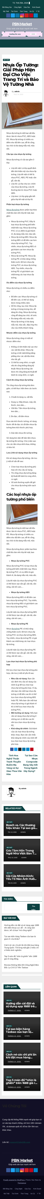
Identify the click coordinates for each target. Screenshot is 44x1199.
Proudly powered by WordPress (14, 1180)
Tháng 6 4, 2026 (14, 1061)
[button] (34, 43)
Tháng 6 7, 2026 (14, 1010)
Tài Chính (14, 11)
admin (17, 91)
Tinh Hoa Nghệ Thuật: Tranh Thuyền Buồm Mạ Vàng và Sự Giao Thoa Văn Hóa (14, 764)
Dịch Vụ (9, 1000)
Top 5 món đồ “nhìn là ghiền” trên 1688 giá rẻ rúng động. (21, 1083)
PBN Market (22, 24)
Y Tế (37, 11)
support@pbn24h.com (20, 1142)
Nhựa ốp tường (12, 210)
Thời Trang (23, 11)
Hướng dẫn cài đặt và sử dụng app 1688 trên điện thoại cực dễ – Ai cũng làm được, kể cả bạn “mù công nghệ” (21, 927)
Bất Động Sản (7, 7)
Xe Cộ (32, 11)
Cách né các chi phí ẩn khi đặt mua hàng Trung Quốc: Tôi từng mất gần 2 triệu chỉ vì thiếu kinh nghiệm (21, 947)
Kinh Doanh (36, 7)
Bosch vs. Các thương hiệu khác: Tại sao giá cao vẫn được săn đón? (21, 828)
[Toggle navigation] (39, 43)
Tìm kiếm (8, 899)
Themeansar (22, 1183)
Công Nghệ (17, 7)
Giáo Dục (27, 7)
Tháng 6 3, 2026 (14, 1087)
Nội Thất (6, 11)
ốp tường (15, 629)
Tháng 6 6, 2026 (14, 1036)
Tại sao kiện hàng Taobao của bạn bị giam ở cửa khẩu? (18, 1031)
